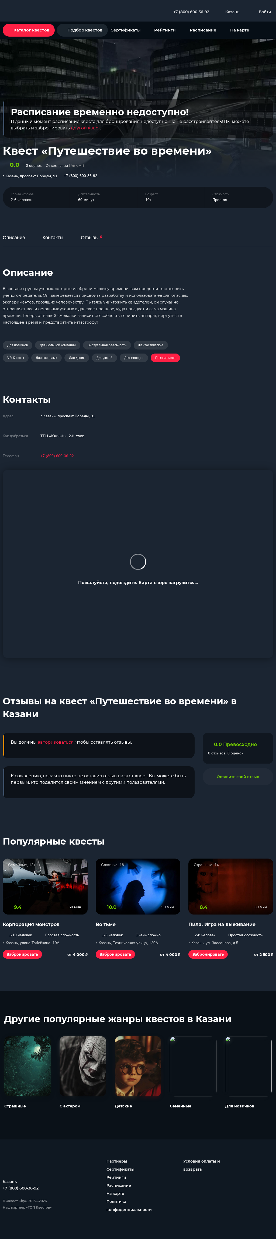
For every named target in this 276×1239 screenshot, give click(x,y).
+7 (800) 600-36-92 (80, 176)
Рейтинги (165, 30)
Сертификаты (125, 30)
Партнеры (116, 1161)
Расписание (203, 30)
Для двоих (77, 358)
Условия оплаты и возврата (201, 1165)
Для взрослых (46, 358)
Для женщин (133, 358)
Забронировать (22, 954)
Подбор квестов (84, 30)
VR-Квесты (15, 358)
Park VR (76, 165)
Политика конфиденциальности (129, 1205)
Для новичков (17, 345)
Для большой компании (58, 345)
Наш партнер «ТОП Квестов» (27, 1207)
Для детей (104, 358)
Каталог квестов (31, 30)
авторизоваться (56, 742)
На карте (239, 30)
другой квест (85, 127)
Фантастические (150, 345)
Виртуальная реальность (107, 345)
